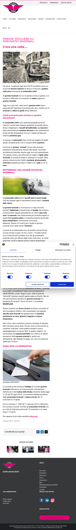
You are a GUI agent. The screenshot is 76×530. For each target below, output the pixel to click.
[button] (9, 27)
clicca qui (34, 416)
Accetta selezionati (38, 284)
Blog (40, 482)
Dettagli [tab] (38, 250)
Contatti (41, 489)
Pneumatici (17, 421)
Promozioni (43, 487)
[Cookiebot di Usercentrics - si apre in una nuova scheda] (61, 244)
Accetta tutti (62, 284)
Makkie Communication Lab (55, 527)
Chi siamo (42, 470)
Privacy (34, 527)
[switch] (28, 276)
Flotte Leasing (7, 499)
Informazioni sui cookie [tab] (62, 250)
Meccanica (42, 475)
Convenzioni (43, 480)
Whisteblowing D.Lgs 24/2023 (48, 485)
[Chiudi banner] (73, 244)
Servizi (41, 478)
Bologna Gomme (8, 421)
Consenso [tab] (13, 250)
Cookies (39, 527)
